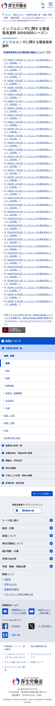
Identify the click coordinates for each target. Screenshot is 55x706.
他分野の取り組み (12, 438)
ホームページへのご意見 (14, 668)
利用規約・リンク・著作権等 (14, 648)
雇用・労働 (9, 423)
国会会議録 (11, 468)
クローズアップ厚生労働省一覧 (18, 594)
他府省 (7, 579)
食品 (8, 371)
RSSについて (37, 662)
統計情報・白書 (10, 551)
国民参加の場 (28, 510)
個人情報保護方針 (39, 646)
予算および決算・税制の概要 (19, 475)
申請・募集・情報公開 (14, 566)
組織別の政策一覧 (14, 445)
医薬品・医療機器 (14, 393)
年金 (6, 430)
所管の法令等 (9, 558)
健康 (8, 363)
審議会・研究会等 (14, 460)
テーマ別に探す (10, 520)
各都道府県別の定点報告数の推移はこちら (23, 52)
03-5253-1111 (28, 695)
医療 (8, 378)
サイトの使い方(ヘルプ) (15, 662)
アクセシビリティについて (41, 655)
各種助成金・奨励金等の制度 (19, 453)
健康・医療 (9, 356)
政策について (9, 536)
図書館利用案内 (11, 589)
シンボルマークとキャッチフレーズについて (14, 655)
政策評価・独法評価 (15, 483)
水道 (8, 408)
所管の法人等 (10, 584)
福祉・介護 (9, 415)
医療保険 (10, 385)
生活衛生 (10, 400)
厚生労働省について (12, 543)
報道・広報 (8, 528)
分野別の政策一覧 (14, 348)
